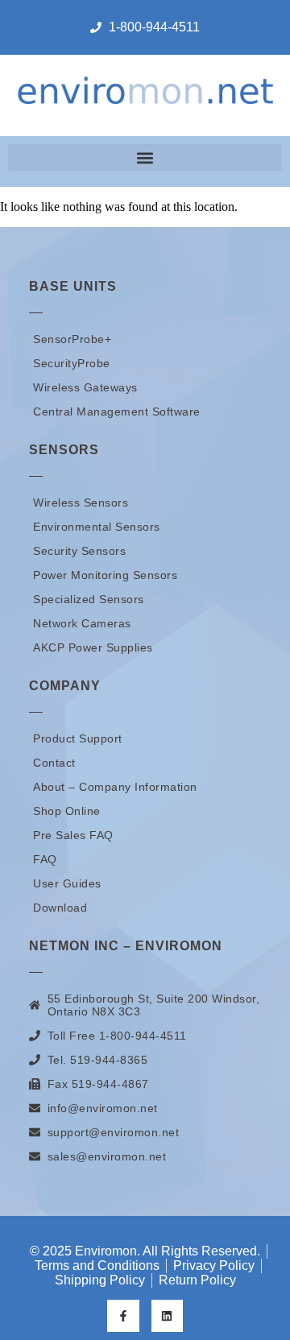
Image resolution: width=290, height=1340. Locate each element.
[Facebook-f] (123, 1315)
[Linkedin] (167, 1315)
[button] (145, 157)
